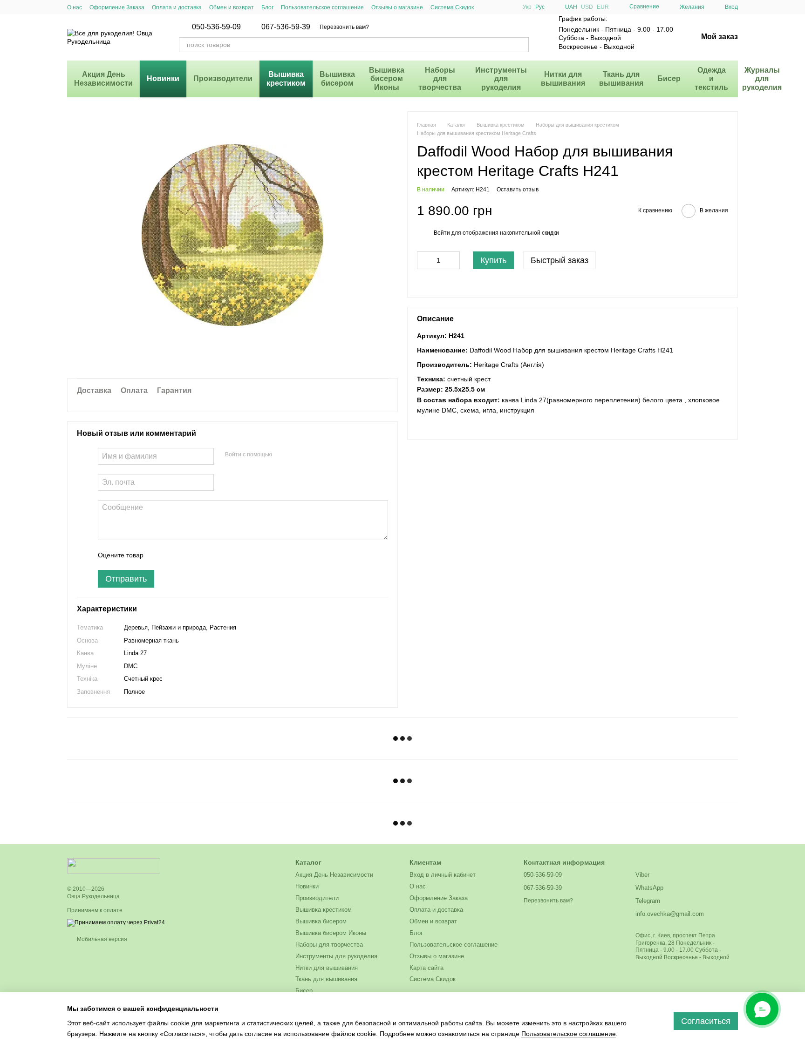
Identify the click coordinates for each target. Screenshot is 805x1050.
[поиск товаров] (521, 44)
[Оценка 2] (173, 555)
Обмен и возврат (231, 7)
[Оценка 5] (218, 555)
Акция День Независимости (103, 78)
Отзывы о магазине (397, 7)
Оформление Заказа (116, 7)
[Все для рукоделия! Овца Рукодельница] (113, 865)
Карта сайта (426, 967)
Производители (222, 78)
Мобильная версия (101, 939)
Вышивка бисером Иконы (386, 78)
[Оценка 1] (158, 555)
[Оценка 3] (188, 555)
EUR (603, 7)
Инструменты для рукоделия (501, 78)
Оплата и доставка (177, 7)
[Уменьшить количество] (423, 260)
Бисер (669, 78)
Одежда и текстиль (711, 78)
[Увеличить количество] (452, 260)
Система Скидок (452, 7)
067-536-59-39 (285, 27)
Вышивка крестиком (286, 78)
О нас (74, 7)
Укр (527, 7)
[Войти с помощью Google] (297, 455)
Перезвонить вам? (344, 27)
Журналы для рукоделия (762, 78)
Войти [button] (442, 233)
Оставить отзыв (518, 189)
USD (587, 7)
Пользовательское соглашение (322, 7)
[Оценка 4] (203, 555)
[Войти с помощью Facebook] (282, 455)
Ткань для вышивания (621, 78)
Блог (267, 7)
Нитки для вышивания (563, 78)
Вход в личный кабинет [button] (442, 874)
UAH (571, 7)
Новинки (163, 78)
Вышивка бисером (337, 78)
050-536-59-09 (216, 27)
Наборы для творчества (439, 78)
